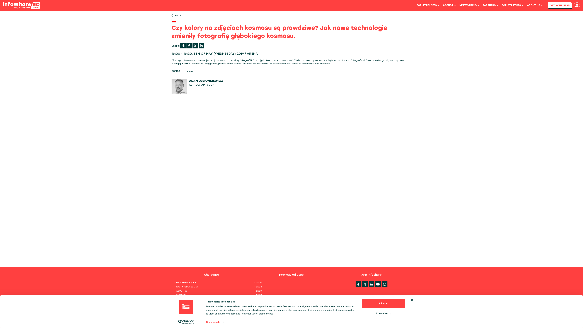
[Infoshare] (21, 5)
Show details (213, 322)
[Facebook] (189, 45)
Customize (381, 313)
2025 (259, 282)
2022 (259, 295)
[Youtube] (378, 284)
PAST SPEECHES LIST (187, 286)
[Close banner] (412, 300)
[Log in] (577, 5)
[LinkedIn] (201, 45)
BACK (178, 15)
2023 (259, 291)
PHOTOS (181, 295)
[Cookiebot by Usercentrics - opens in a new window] (186, 322)
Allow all (383, 303)
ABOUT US (181, 291)
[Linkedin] (371, 284)
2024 (259, 286)
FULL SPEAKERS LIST (187, 282)
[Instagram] (384, 284)
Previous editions (291, 274)
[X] (195, 45)
